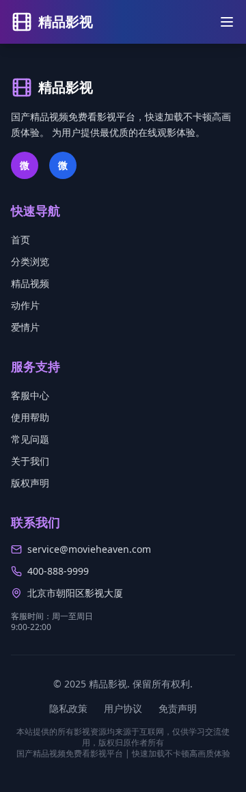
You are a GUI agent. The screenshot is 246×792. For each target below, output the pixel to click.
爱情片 (25, 326)
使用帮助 (30, 417)
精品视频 (30, 283)
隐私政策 (68, 708)
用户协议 (123, 708)
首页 (20, 239)
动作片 (25, 305)
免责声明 (178, 708)
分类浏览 (30, 261)
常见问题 (30, 439)
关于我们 (30, 460)
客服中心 (30, 395)
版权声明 (30, 482)
